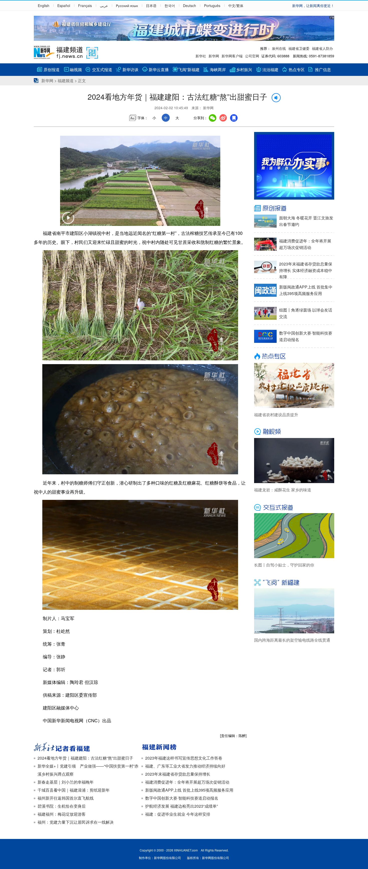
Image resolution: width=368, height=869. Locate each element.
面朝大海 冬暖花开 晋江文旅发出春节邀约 (306, 221)
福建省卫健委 (298, 48)
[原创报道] (294, 208)
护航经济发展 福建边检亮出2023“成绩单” (181, 806)
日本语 (151, 5)
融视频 (76, 69)
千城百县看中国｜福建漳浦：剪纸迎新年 (74, 790)
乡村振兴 (244, 69)
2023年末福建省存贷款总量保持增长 (177, 774)
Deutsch (189, 5)
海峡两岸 (218, 69)
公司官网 (252, 55)
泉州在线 (279, 48)
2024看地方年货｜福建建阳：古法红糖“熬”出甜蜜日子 (85, 758)
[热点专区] (294, 356)
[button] (68, 221)
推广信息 (323, 69)
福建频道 (66, 80)
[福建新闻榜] (194, 748)
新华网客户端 (232, 55)
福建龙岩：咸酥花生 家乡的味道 (282, 490)
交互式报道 (102, 69)
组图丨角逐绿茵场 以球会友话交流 (305, 313)
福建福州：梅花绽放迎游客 (62, 814)
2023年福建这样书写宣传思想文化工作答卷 (183, 758)
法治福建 (270, 69)
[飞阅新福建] (294, 582)
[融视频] (294, 431)
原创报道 (52, 69)
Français (85, 5)
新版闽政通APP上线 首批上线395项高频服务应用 (189, 790)
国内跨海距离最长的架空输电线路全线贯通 (292, 640)
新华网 (214, 55)
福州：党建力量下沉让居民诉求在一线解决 (76, 822)
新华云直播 (159, 69)
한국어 (169, 5)
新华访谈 (130, 69)
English (43, 5)
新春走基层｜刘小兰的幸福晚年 (66, 782)
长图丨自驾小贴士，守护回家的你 (284, 565)
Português (212, 5)
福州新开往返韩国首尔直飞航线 (66, 798)
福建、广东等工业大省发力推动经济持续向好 (185, 766)
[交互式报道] (294, 507)
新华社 (201, 55)
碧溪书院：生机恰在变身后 (62, 806)
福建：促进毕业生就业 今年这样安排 (177, 814)
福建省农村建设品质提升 (276, 414)
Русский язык (127, 5)
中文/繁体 (235, 5)
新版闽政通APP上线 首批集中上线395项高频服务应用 (305, 290)
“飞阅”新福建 (188, 69)
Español (63, 5)
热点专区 (297, 69)
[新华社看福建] (86, 748)
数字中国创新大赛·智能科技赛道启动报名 (181, 798)
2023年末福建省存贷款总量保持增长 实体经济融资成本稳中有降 (305, 270)
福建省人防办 (322, 48)
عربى (104, 5)
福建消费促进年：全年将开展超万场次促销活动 (187, 782)
